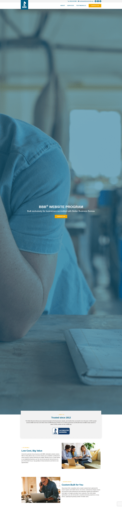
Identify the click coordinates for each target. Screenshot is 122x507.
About (62, 5)
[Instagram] (98, 1)
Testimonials (81, 5)
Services (70, 5)
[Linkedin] (100, 1)
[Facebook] (96, 1)
